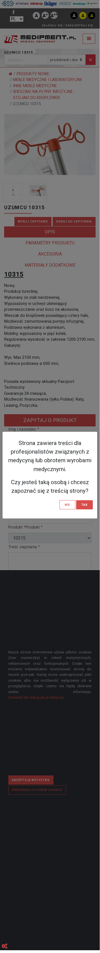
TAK (84, 504)
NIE (67, 504)
